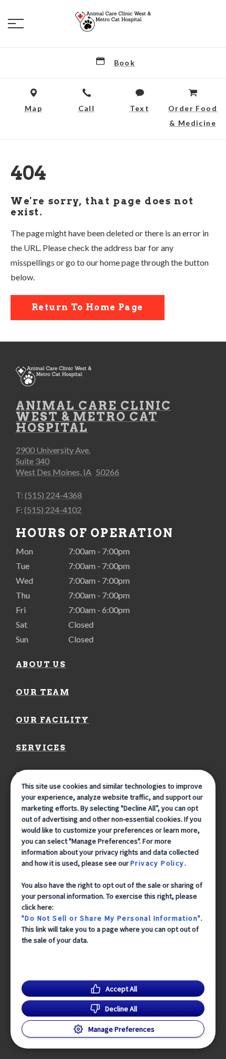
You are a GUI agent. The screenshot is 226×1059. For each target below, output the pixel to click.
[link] (113, 21)
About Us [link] (41, 664)
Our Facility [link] (52, 720)
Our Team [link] (42, 692)
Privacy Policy (157, 863)
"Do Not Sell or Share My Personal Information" (111, 918)
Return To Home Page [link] (87, 307)
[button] (16, 23)
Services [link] (41, 747)
